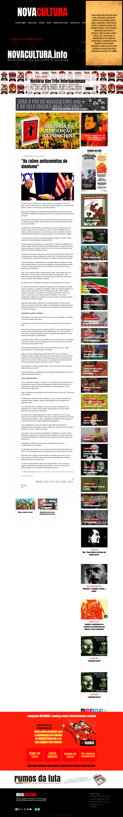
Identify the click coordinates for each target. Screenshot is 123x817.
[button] (120, 4)
